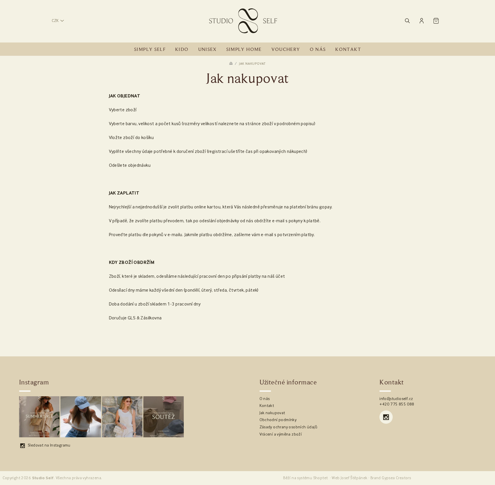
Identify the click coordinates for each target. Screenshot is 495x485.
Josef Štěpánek (354, 478)
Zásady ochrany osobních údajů (288, 427)
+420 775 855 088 (396, 404)
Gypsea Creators (396, 478)
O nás (264, 399)
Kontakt (266, 406)
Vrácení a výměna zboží (280, 434)
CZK (55, 21)
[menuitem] (149, 49)
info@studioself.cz (396, 399)
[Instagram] (386, 417)
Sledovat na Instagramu (49, 445)
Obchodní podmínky (278, 420)
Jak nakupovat (272, 413)
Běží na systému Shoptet (305, 478)
